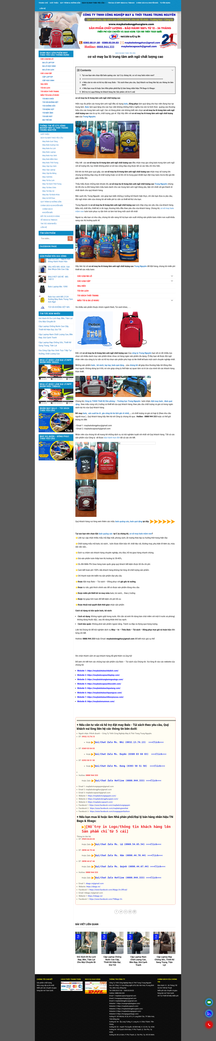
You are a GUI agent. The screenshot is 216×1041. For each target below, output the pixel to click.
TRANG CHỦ (43, 3)
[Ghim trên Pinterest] (130, 912)
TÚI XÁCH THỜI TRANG (87, 295)
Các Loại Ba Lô (46, 59)
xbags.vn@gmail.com (95, 883)
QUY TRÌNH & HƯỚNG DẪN (70, 3)
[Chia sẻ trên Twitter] (121, 912)
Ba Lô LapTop (48, 63)
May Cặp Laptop (48, 170)
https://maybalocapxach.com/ (100, 802)
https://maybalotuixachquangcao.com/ (104, 693)
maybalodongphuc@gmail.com (126, 1001)
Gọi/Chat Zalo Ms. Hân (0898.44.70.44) (120, 855)
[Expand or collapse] (172, 70)
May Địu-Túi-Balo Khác (51, 195)
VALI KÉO (81, 286)
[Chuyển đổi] (172, 276)
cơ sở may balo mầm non (140, 533)
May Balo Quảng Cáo (50, 145)
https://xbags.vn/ (93, 886)
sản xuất (92, 413)
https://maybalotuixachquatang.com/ (103, 688)
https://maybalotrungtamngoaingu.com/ (105, 679)
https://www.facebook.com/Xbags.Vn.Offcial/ (108, 890)
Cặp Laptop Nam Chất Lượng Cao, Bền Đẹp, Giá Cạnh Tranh (56, 336)
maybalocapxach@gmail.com (125, 996)
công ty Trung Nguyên (142, 353)
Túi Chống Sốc (49, 106)
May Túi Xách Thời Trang (51, 184)
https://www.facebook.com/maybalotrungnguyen (109, 805)
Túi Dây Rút (47, 116)
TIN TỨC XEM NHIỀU (48, 224)
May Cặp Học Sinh (49, 166)
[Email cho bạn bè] (126, 912)
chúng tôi (134, 365)
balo (126, 104)
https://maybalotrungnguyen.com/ (102, 796)
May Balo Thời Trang (50, 163)
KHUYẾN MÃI (47, 212)
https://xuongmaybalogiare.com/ (128, 1003)
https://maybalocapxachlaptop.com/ (103, 675)
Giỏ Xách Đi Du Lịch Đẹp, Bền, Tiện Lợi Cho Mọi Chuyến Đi (55, 320)
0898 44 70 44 (88, 850)
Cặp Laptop (47, 77)
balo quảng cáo (122, 521)
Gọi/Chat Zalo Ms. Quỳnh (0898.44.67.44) (122, 866)
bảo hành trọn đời (112, 437)
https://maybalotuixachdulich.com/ (102, 671)
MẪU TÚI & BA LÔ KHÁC (88, 300)
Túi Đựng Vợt (48, 109)
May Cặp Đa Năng (49, 173)
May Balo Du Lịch (49, 148)
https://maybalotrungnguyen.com (128, 1011)
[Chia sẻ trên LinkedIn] (134, 912)
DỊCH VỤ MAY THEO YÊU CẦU (93, 3)
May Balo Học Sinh (49, 156)
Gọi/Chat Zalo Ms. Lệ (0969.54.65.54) (120, 844)
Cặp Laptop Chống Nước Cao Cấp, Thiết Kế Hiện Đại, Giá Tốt (54, 328)
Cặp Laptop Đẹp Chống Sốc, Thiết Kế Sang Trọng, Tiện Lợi (55, 344)
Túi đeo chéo (48, 99)
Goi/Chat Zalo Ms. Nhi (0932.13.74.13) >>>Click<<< (129, 742)
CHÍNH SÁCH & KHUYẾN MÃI (147, 3)
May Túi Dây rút (48, 191)
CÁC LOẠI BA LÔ (84, 276)
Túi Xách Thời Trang (49, 91)
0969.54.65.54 (88, 839)
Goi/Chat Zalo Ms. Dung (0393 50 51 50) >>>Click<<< (130, 766)
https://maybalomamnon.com (100, 701)
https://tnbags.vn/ (95, 896)
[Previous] (75, 950)
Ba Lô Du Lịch (48, 70)
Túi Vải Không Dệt (50, 102)
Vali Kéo (44, 84)
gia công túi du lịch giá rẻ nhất (115, 413)
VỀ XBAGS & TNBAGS (48, 220)
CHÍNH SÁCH (47, 209)
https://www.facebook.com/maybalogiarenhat (109, 808)
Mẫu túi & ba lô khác (49, 95)
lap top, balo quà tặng (114, 365)
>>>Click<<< (153, 780)
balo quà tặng (136, 521)
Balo (166, 401)
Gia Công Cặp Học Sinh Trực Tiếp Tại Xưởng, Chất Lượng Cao (55, 352)
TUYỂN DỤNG (165, 3)
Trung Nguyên (89, 116)
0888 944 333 (92, 775)
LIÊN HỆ (43, 8)
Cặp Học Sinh (48, 80)
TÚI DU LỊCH (82, 291)
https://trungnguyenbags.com (127, 1014)
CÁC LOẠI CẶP (83, 281)
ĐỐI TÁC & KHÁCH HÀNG (50, 216)
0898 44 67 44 (88, 861)
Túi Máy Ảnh (47, 113)
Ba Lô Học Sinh (49, 66)
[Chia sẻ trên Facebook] (116, 912)
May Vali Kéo (47, 177)
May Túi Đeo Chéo (49, 187)
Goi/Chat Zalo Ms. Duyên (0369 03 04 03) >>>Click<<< (130, 754)
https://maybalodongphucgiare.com (129, 1009)
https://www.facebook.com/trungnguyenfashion (110, 811)
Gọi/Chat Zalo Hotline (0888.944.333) (120, 780)
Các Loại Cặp (46, 73)
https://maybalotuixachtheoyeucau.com (105, 697)
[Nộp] (70, 238)
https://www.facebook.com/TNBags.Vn (105, 899)
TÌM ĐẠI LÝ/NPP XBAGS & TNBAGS (121, 3)
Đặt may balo (157, 401)
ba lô (98, 413)
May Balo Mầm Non (50, 159)
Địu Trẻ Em (47, 120)
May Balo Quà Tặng (50, 141)
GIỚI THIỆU (54, 3)
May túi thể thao (48, 198)
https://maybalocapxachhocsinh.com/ (104, 684)
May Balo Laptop (49, 152)
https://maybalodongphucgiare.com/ (103, 799)
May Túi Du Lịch (48, 180)
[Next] (176, 950)
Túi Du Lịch (45, 88)
